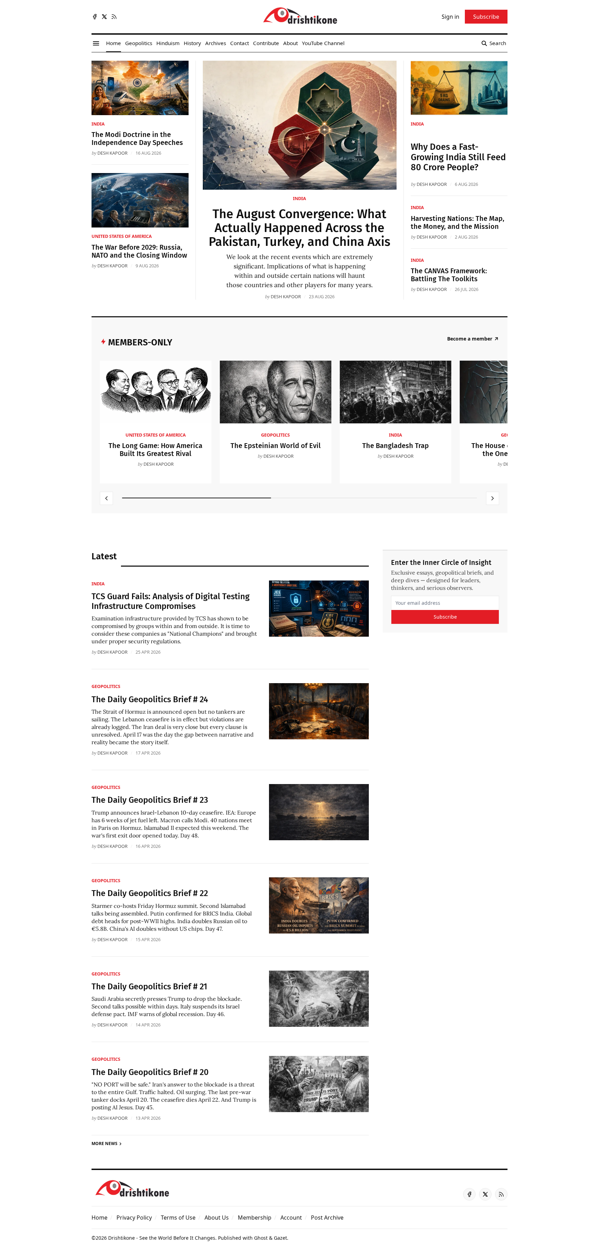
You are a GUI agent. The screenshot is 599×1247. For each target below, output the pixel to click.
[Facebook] (95, 17)
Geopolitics (275, 435)
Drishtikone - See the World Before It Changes (161, 1238)
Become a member (469, 339)
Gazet (280, 1238)
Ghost (261, 1238)
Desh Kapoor (286, 296)
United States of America (122, 236)
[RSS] (114, 17)
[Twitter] (104, 17)
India (299, 198)
